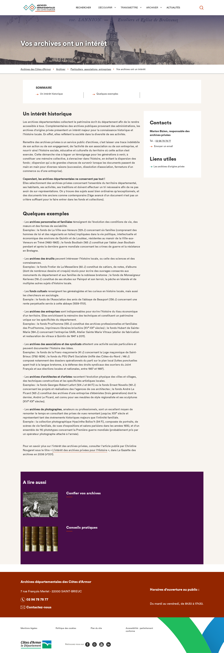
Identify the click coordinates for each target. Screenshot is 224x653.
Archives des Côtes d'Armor (36, 69)
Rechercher (83, 8)
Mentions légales (29, 628)
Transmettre (129, 7)
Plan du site (96, 628)
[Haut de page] (205, 634)
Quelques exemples (107, 94)
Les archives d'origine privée (169, 166)
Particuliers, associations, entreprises (91, 69)
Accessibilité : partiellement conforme (139, 629)
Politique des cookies (66, 628)
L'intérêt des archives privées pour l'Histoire (79, 450)
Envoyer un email (163, 146)
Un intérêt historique (51, 94)
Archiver (152, 7)
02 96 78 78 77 (163, 141)
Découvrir (105, 7)
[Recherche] (201, 8)
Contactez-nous (38, 607)
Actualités (173, 8)
